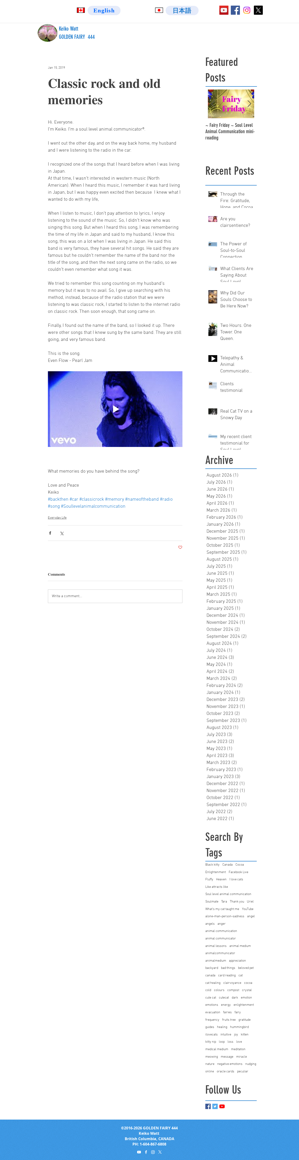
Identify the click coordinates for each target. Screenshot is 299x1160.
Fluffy (209, 880)
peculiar (242, 1072)
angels (210, 924)
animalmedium (215, 961)
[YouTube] (223, 10)
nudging (250, 1064)
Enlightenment (215, 872)
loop (222, 1042)
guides (209, 1027)
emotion (246, 998)
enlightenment (244, 1005)
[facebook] (146, 1152)
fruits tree (229, 1020)
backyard (211, 968)
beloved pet (246, 968)
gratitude (244, 1020)
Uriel (250, 902)
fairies (227, 1012)
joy (236, 1035)
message (227, 1057)
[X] (258, 10)
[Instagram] (246, 10)
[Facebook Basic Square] (208, 1106)
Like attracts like (216, 887)
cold (208, 990)
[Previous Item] (213, 103)
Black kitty (212, 865)
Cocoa (239, 865)
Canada (227, 865)
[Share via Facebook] (50, 533)
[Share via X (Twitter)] (61, 533)
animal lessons (216, 946)
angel (251, 916)
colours (219, 990)
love (239, 1042)
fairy (238, 1012)
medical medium (216, 1049)
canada (210, 976)
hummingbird (239, 1027)
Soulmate (211, 902)
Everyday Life (57, 518)
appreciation (237, 961)
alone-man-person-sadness (224, 916)
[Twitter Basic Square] (215, 1106)
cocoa (248, 983)
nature (209, 1064)
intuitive (226, 1035)
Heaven (221, 880)
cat (240, 976)
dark (235, 998)
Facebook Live (238, 872)
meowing (211, 1057)
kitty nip (210, 1042)
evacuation (212, 1012)
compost (233, 990)
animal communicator (220, 939)
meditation (238, 1049)
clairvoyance (232, 983)
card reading (227, 976)
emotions (211, 1005)
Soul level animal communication (228, 894)
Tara (224, 902)
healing (222, 1027)
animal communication (221, 931)
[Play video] (115, 409)
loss (230, 1042)
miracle (241, 1057)
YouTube (247, 909)
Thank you (237, 902)
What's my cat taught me (222, 909)
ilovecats (211, 1035)
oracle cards (225, 1072)
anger (221, 924)
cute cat (210, 998)
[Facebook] (235, 10)
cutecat (224, 998)
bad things (228, 968)
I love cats (236, 880)
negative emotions (229, 1064)
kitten (245, 1035)
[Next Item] (249, 103)
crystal (247, 990)
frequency (212, 1020)
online (209, 1072)
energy (226, 1005)
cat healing (213, 983)
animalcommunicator (220, 953)
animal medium (240, 946)
